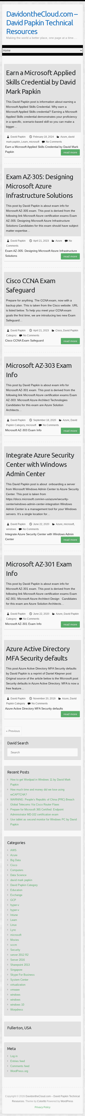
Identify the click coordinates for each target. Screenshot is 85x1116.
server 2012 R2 (19, 954)
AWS (13, 850)
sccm (13, 944)
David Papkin (18, 136)
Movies (14, 939)
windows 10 (17, 1004)
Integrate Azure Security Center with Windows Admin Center (40, 464)
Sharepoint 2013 (20, 964)
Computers (16, 870)
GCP (13, 900)
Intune (14, 915)
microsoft (34, 141)
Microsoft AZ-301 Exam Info (39, 568)
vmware (15, 989)
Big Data (15, 860)
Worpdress (16, 1009)
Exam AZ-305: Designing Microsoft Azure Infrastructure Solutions (39, 186)
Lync (13, 929)
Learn (24, 141)
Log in (14, 1056)
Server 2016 (17, 959)
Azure (63, 136)
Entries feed (17, 1061)
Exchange (16, 895)
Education (16, 890)
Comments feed (19, 1066)
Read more (70, 152)
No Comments (54, 141)
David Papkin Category (24, 885)
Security (15, 949)
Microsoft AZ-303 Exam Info (39, 370)
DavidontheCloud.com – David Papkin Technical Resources (41, 22)
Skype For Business (22, 974)
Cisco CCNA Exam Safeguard (30, 285)
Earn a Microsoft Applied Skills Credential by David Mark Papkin (41, 82)
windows (11, 529)
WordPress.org (19, 1071)
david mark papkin (21, 880)
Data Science (18, 875)
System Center (19, 979)
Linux (13, 924)
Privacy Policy (42, 1107)
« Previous (13, 731)
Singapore (16, 969)
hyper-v (14, 905)
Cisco (58, 330)
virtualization (17, 984)
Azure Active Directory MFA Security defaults (38, 653)
